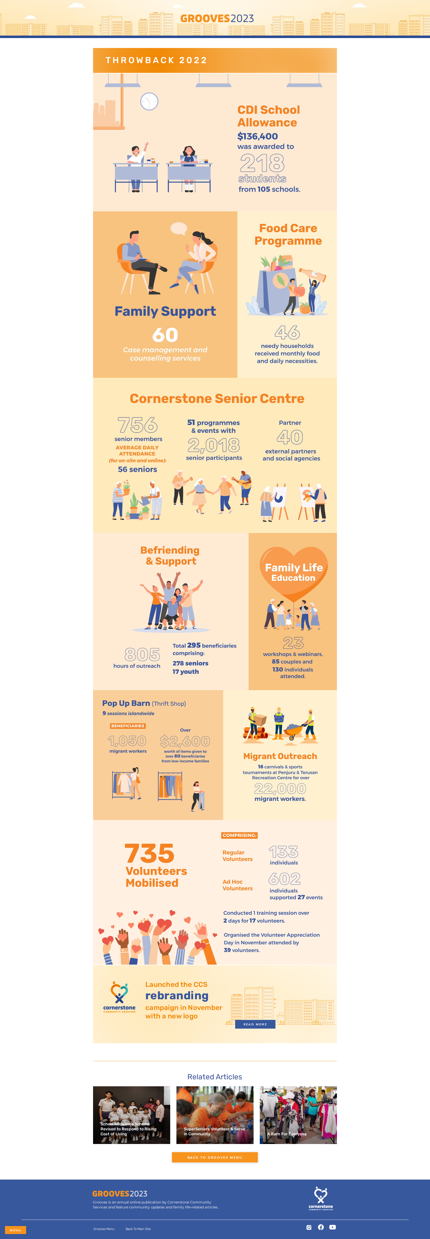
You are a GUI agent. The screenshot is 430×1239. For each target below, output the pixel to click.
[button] (104, 1229)
